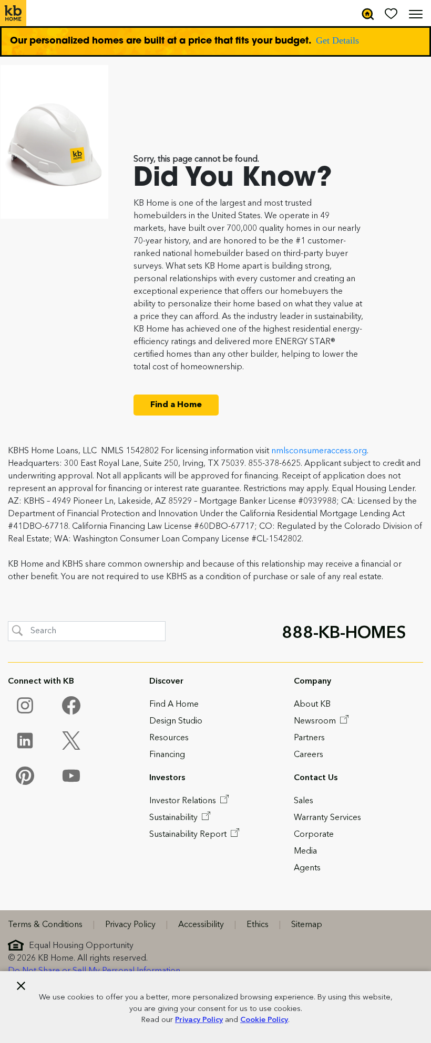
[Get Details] (215, 41)
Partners (309, 738)
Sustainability (174, 818)
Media (305, 851)
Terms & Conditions (45, 925)
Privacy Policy (199, 1020)
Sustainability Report (189, 835)
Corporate (314, 835)
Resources (169, 738)
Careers (308, 755)
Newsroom (316, 721)
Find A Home (174, 704)
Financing (167, 755)
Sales (303, 801)
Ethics (258, 925)
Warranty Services (327, 818)
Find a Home (176, 405)
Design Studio (175, 721)
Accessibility (201, 925)
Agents (307, 868)
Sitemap (306, 925)
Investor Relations (183, 801)
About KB (312, 704)
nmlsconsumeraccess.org (319, 451)
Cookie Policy (264, 1020)
